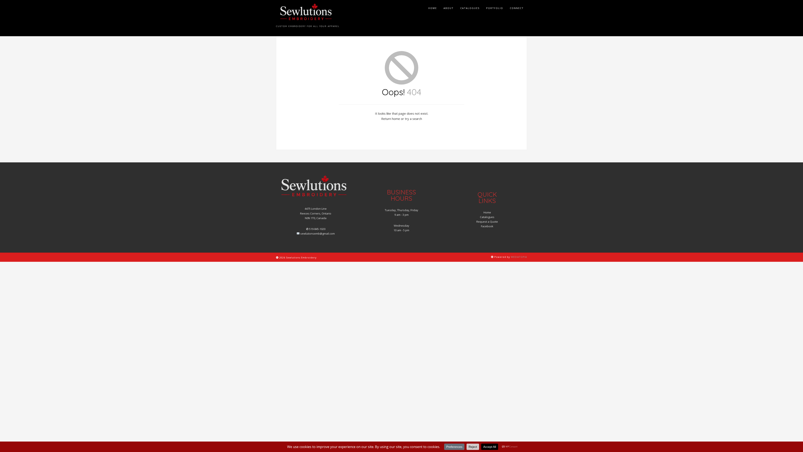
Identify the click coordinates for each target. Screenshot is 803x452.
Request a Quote (487, 221)
